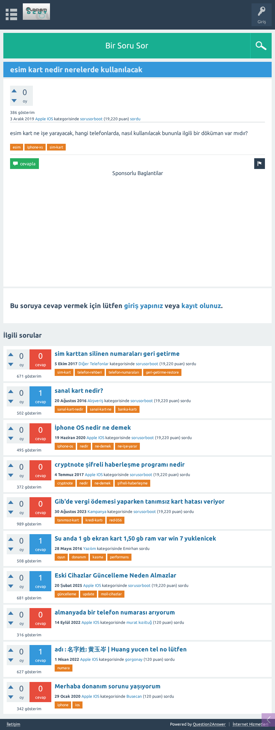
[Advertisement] (137, 224)
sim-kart (56, 147)
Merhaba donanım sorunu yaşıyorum (108, 686)
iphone (62, 705)
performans (119, 557)
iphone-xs (35, 147)
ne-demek (103, 446)
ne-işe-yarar (127, 446)
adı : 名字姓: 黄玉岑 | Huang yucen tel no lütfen (121, 649)
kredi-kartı (94, 520)
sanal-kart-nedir (70, 409)
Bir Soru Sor (126, 45)
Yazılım (89, 548)
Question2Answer (209, 724)
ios (77, 705)
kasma (98, 557)
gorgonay (134, 659)
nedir (84, 446)
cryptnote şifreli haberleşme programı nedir (120, 464)
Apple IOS (44, 119)
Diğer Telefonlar (93, 363)
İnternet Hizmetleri (250, 724)
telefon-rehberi (89, 372)
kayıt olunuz (201, 305)
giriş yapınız (143, 305)
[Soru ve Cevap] (36, 11)
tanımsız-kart (68, 520)
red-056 (115, 520)
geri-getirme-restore (162, 372)
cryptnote (65, 483)
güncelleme (66, 594)
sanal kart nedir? (79, 390)
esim (16, 147)
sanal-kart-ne (100, 409)
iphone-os (65, 446)
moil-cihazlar (111, 594)
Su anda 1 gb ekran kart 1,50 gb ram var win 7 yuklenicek (135, 538)
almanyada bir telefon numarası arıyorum (115, 612)
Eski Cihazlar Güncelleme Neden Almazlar (115, 575)
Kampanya (97, 511)
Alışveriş (95, 400)
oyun (61, 557)
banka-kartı (127, 409)
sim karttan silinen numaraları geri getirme (117, 353)
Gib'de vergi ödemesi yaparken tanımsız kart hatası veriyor (140, 501)
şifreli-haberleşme (132, 483)
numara (63, 668)
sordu (135, 119)
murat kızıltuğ (139, 622)
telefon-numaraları (124, 372)
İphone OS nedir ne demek (93, 427)
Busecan (134, 696)
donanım (79, 557)
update (88, 594)
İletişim (13, 724)
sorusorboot (91, 119)
